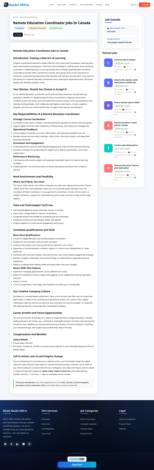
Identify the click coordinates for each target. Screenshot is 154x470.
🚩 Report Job (29, 35)
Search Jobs (61, 4)
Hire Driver (46, 433)
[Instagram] (29, 444)
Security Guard (86, 429)
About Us (73, 4)
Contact (99, 4)
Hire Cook (46, 424)
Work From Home (87, 419)
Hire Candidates (86, 4)
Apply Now (77, 464)
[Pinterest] (23, 444)
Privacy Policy (86, 433)
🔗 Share (18, 35)
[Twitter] (11, 444)
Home (51, 4)
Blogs (107, 4)
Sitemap (122, 429)
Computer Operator (88, 424)
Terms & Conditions (127, 419)
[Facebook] (5, 444)
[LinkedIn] (17, 444)
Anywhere (20, 28)
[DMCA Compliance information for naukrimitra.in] (77, 459)
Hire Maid (46, 419)
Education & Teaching (37, 28)
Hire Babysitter (48, 429)
